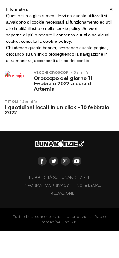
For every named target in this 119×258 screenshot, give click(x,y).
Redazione (62, 193)
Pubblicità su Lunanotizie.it (59, 177)
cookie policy (57, 41)
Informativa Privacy (46, 185)
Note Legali (89, 185)
